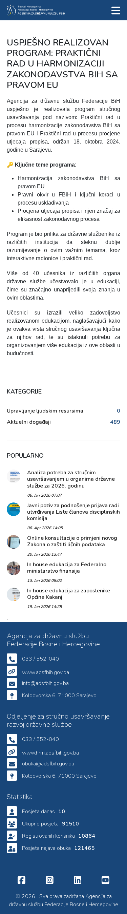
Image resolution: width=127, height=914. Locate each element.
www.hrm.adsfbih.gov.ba (50, 753)
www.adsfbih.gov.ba (45, 672)
